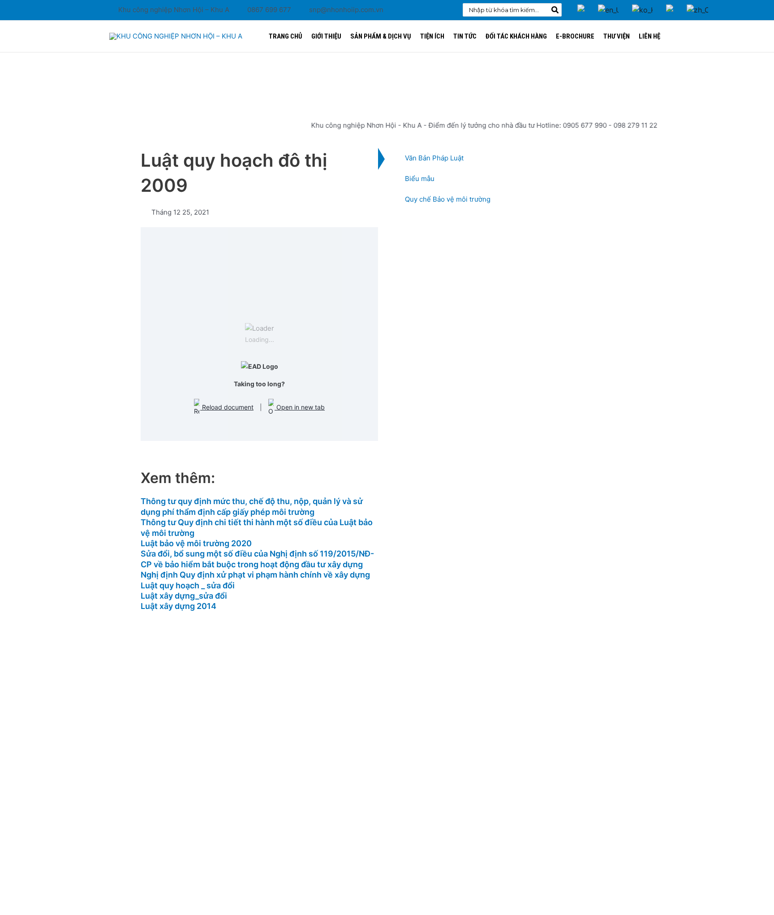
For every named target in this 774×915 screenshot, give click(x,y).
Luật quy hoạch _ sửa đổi (188, 585)
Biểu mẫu (419, 178)
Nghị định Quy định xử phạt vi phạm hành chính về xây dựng (255, 574)
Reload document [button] (227, 407)
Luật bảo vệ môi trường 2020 (196, 543)
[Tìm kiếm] (555, 10)
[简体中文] (697, 3)
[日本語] (669, 3)
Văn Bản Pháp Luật (434, 158)
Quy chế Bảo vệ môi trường (447, 199)
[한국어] (642, 3)
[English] (608, 3)
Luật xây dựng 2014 (178, 606)
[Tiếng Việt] (581, 3)
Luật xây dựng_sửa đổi (184, 595)
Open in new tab (300, 407)
